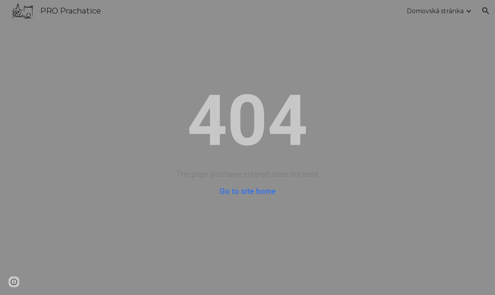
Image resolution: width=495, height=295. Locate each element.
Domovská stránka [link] (435, 11)
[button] (485, 11)
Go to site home (248, 191)
